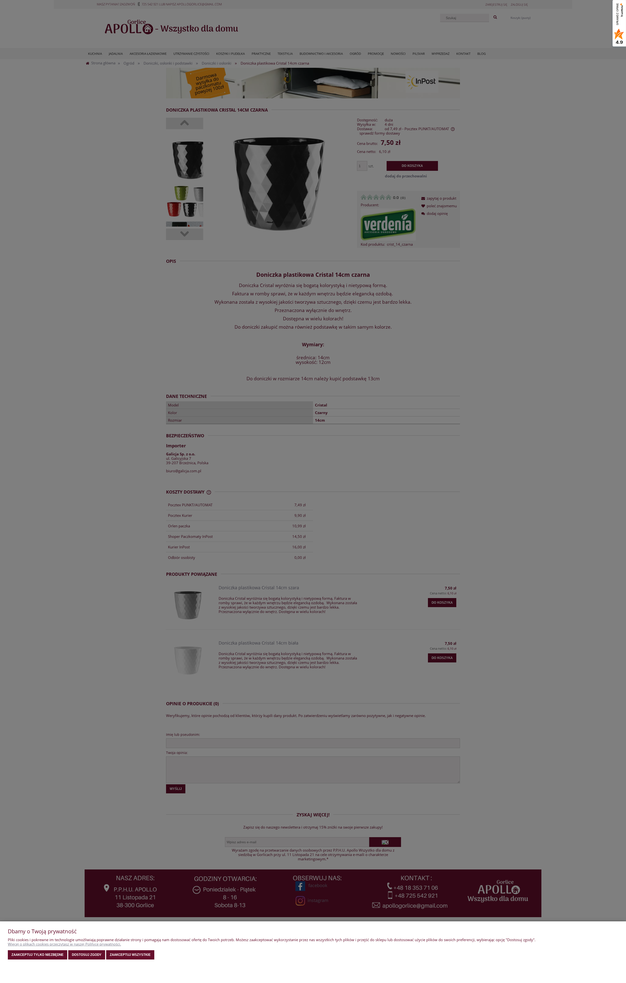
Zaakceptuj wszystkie (130, 955)
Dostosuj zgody (86, 955)
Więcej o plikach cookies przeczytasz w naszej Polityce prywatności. (64, 944)
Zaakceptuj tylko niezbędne (37, 955)
